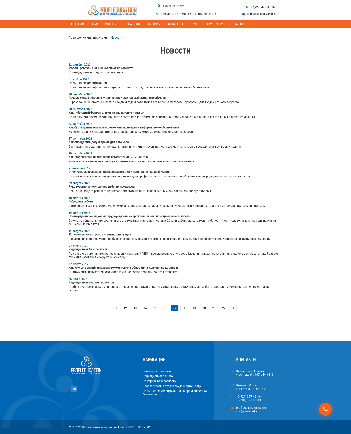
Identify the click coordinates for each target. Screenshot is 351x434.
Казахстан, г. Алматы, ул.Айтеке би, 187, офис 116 (254, 372)
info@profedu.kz (246, 411)
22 (224, 308)
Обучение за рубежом (206, 24)
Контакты (236, 24)
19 (194, 308)
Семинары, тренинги (157, 371)
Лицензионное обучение (122, 24)
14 (145, 308)
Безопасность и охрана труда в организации (173, 386)
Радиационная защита (158, 376)
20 (204, 308)
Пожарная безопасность (159, 381)
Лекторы (153, 24)
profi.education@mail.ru (261, 14)
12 (125, 308)
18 (184, 308)
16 (164, 308)
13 (135, 308)
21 (214, 308)
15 (154, 308)
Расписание (175, 24)
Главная (77, 24)
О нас (93, 24)
